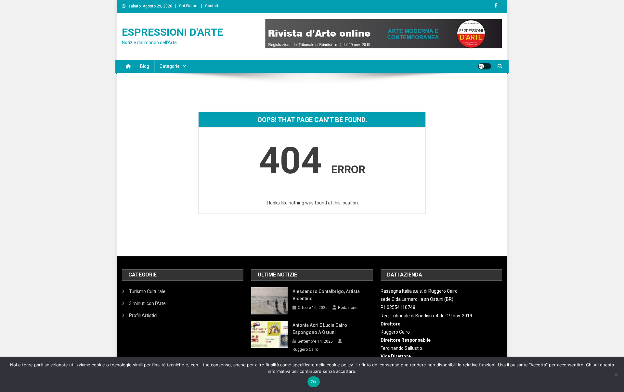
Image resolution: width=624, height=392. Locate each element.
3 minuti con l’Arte (147, 303)
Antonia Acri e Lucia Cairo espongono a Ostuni (319, 329)
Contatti (212, 6)
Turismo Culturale (147, 291)
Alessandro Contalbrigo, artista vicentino (326, 295)
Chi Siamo (188, 6)
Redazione (348, 307)
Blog (144, 66)
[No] (616, 374)
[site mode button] (484, 66)
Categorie (170, 66)
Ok (314, 381)
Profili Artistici (143, 315)
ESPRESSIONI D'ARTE (172, 32)
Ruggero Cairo (305, 349)
